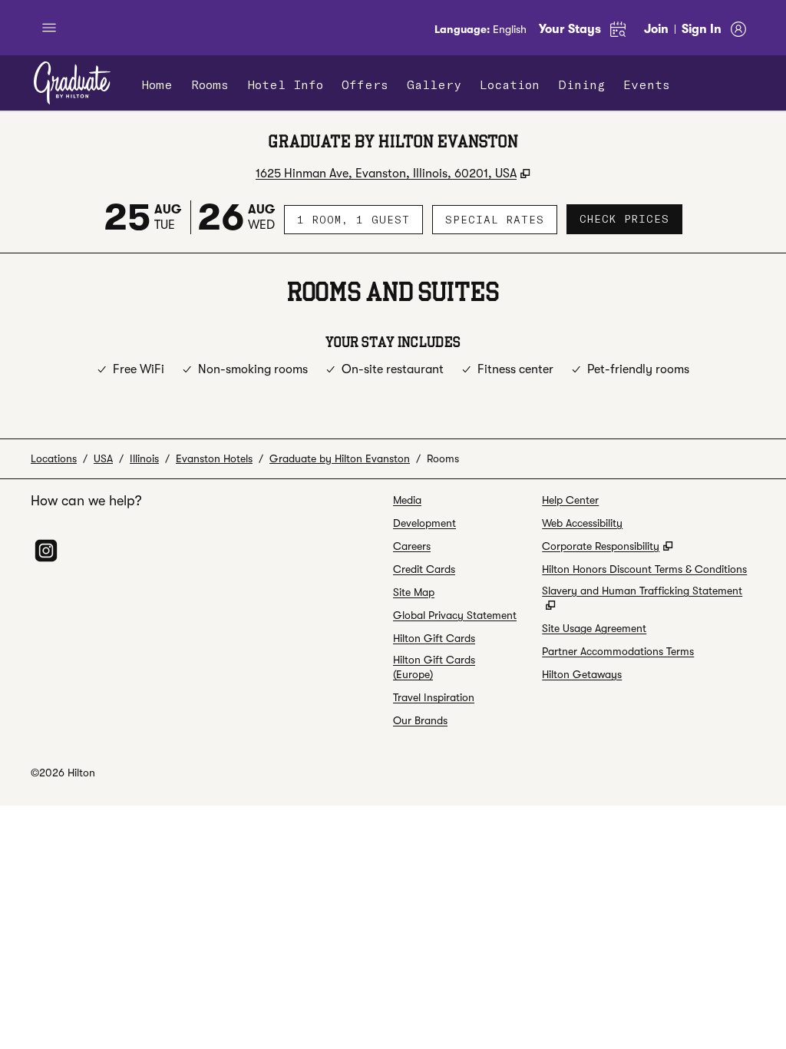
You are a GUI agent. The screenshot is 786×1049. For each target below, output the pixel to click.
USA (103, 458)
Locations (54, 458)
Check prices (631, 218)
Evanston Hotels (214, 458)
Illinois (144, 458)
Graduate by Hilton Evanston (339, 458)
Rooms (443, 458)
